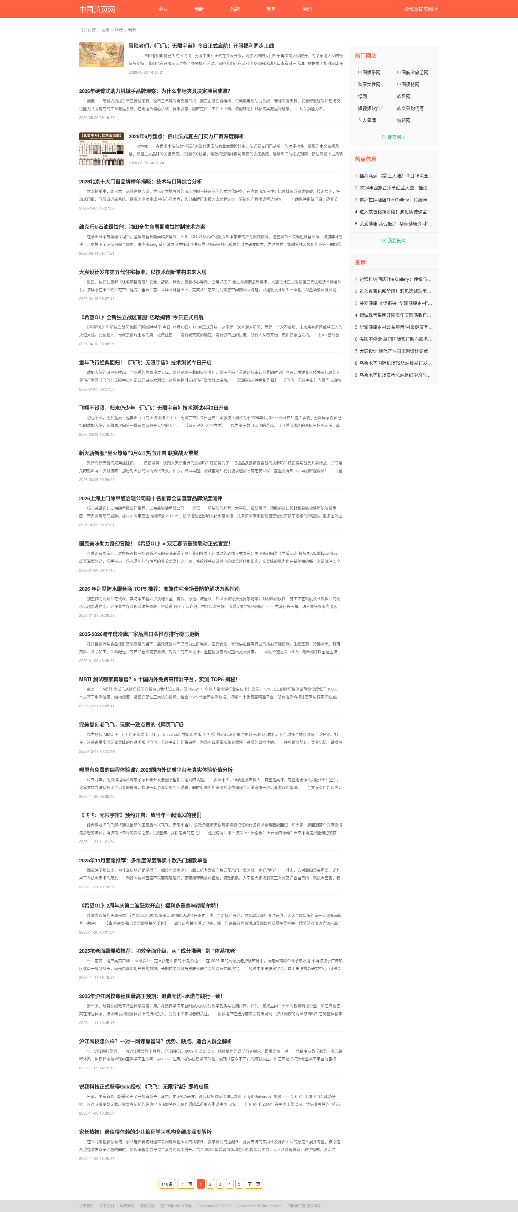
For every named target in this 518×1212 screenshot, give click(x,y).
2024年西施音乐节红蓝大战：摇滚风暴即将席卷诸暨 (411, 187)
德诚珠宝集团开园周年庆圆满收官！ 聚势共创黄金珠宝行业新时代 (425, 315)
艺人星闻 (367, 120)
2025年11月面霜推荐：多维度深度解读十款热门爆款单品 (143, 860)
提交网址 (397, 137)
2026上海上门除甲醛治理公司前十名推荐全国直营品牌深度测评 (150, 498)
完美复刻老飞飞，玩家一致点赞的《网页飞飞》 (132, 724)
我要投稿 (397, 240)
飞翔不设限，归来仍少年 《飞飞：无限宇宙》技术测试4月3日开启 (154, 407)
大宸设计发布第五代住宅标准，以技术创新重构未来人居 (143, 271)
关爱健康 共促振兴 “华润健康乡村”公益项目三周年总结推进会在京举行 (429, 223)
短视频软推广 (371, 108)
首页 (105, 30)
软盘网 (403, 96)
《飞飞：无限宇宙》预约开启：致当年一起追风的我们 (140, 814)
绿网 (362, 96)
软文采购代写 (410, 108)
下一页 (254, 1184)
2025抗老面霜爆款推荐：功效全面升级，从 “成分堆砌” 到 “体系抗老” (158, 950)
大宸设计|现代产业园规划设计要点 (393, 351)
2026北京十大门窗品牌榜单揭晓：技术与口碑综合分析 (140, 181)
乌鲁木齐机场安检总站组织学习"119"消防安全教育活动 (414, 375)
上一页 (186, 1184)
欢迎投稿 (147, 1206)
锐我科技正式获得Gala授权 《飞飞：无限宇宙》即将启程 (144, 1086)
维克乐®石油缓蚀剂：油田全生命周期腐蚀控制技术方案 (142, 226)
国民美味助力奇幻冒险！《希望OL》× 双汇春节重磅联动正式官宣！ (156, 543)
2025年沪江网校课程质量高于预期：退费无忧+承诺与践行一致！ (152, 996)
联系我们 (107, 1206)
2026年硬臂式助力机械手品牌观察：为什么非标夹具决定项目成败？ (156, 90)
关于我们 (86, 1206)
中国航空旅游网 (412, 72)
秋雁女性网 (369, 84)
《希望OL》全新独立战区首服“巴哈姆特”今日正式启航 (141, 317)
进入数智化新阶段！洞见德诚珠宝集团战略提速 (406, 211)
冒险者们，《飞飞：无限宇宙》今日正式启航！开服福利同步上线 (201, 45)
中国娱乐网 (369, 72)
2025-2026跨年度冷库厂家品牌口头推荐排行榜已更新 (139, 633)
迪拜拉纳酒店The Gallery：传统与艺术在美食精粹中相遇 (415, 199)
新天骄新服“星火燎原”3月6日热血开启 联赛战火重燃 (138, 452)
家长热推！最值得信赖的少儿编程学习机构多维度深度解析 (145, 1131)
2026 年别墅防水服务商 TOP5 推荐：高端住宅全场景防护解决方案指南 (159, 588)
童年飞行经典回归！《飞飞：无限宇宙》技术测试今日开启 (145, 362)
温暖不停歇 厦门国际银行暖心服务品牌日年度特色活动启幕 (418, 339)
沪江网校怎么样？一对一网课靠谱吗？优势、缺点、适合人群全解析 (155, 1041)
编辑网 (403, 120)
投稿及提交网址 (421, 8)
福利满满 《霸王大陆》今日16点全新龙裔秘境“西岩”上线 (415, 175)
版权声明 (127, 1206)
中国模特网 (408, 84)
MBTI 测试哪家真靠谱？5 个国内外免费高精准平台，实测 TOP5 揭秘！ (159, 679)
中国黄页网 (97, 9)
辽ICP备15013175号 (176, 1206)
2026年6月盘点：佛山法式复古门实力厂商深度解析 (186, 136)
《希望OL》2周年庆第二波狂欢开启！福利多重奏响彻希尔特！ (150, 905)
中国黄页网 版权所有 (304, 1206)
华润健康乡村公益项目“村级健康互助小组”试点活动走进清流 (419, 327)
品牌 (119, 30)
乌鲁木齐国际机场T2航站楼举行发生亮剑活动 (404, 363)
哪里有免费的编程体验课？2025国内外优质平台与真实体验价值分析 (156, 769)
